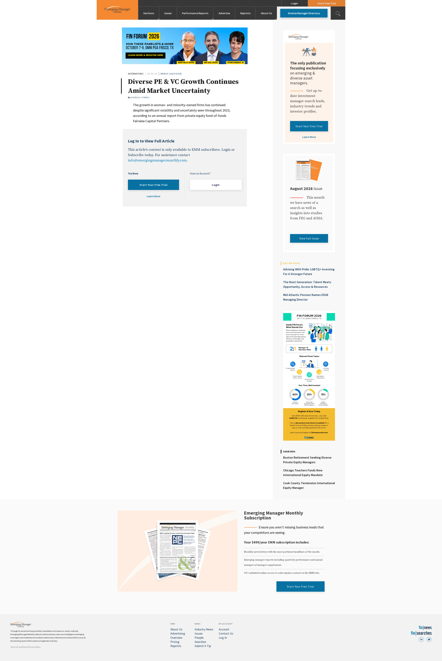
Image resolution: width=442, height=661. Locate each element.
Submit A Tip (203, 646)
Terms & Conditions (18, 647)
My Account (226, 623)
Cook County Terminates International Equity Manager (309, 485)
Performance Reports (195, 13)
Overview (176, 638)
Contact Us (226, 633)
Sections (148, 13)
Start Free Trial (327, 3)
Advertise (224, 13)
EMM (172, 623)
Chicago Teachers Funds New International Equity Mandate (303, 472)
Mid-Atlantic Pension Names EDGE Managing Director (305, 297)
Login (294, 3)
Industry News (204, 629)
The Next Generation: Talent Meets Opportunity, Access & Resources (307, 284)
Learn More (153, 196)
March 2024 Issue (171, 73)
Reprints (245, 13)
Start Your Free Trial (153, 185)
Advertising (177, 633)
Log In (223, 638)
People (199, 638)
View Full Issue (309, 238)
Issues (168, 13)
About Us (266, 13)
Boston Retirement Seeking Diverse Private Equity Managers (307, 459)
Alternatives (136, 73)
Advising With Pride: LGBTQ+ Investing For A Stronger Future (309, 271)
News (198, 623)
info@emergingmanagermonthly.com (157, 160)
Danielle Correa (140, 97)
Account (224, 629)
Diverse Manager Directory (304, 13)
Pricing (174, 642)
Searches (200, 642)
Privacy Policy (34, 647)
